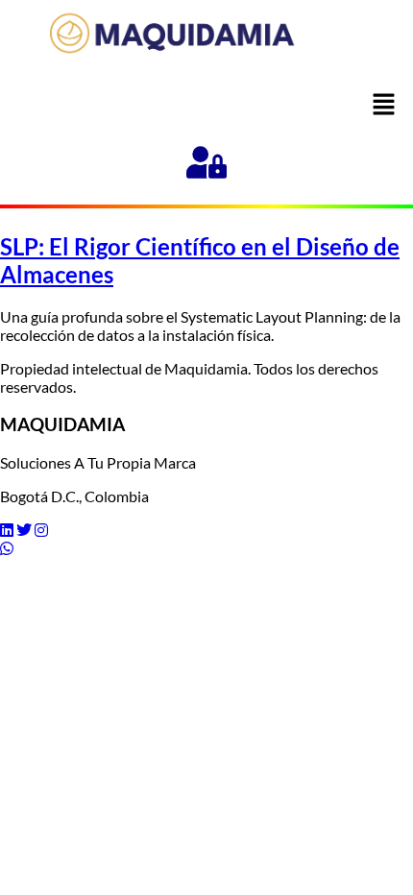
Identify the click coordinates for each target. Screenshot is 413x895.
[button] (384, 103)
